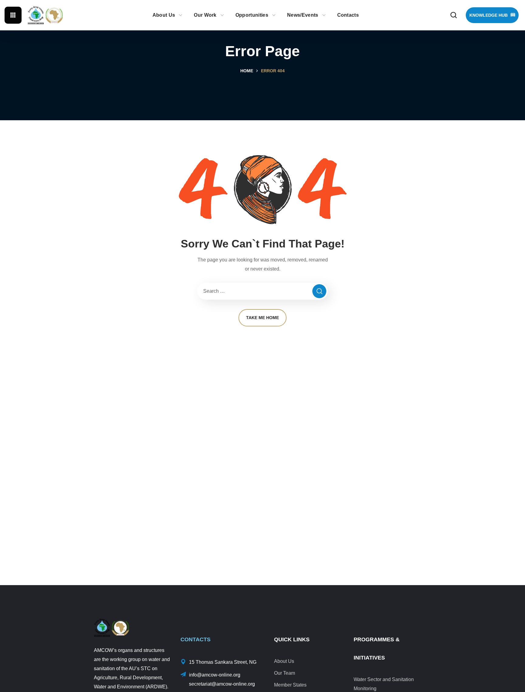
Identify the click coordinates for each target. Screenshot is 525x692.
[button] (454, 15)
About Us (284, 661)
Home (246, 70)
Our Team (284, 673)
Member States (290, 684)
